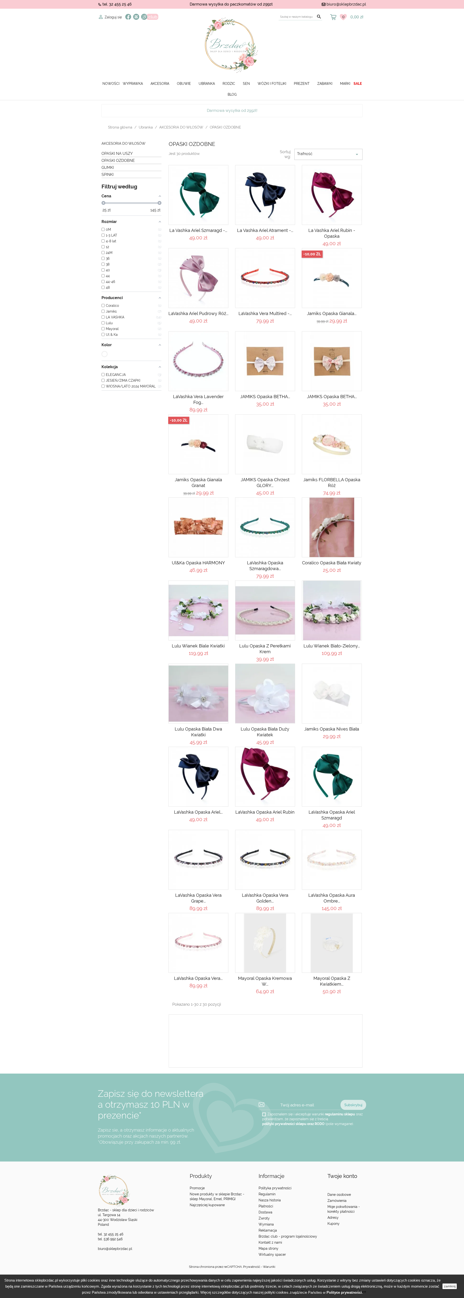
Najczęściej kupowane (207, 1205)
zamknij (450, 1286)
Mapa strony (268, 1248)
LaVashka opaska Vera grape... (198, 898)
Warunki (269, 1267)
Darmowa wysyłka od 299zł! (232, 110)
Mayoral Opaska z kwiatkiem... (331, 981)
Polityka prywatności (275, 1188)
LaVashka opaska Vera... (198, 978)
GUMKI (108, 167)
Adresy (333, 1217)
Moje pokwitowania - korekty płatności (343, 1209)
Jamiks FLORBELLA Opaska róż (331, 482)
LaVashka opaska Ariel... (198, 812)
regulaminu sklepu (340, 1114)
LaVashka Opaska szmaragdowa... (265, 565)
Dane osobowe (339, 1195)
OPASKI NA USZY (117, 153)
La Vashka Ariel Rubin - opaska (331, 233)
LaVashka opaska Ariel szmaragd (332, 815)
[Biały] (105, 354)
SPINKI (108, 174)
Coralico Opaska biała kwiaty (331, 562)
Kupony (333, 1224)
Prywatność (251, 1267)
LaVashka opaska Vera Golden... (265, 898)
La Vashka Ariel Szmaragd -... (198, 230)
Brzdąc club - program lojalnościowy (288, 1236)
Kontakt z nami (270, 1242)
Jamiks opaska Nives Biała (331, 728)
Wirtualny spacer (272, 1254)
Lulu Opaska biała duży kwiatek (265, 731)
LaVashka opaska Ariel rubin (265, 812)
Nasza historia (270, 1200)
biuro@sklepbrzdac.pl (346, 4)
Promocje (197, 1188)
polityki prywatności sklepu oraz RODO (293, 1124)
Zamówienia (337, 1201)
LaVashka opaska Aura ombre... (331, 898)
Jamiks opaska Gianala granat (198, 482)
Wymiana (266, 1224)
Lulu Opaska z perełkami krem (265, 648)
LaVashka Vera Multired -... (265, 313)
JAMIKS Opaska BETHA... (265, 396)
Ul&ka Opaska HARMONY (198, 562)
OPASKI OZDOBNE (118, 160)
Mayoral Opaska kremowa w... (265, 981)
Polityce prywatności (344, 1292)
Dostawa (265, 1212)
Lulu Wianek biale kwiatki (198, 645)
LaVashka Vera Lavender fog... (198, 399)
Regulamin (267, 1194)
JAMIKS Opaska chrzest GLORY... (265, 482)
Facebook (128, 17)
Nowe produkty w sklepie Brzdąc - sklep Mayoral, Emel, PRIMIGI (217, 1196)
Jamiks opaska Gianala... (331, 313)
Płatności (266, 1206)
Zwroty (264, 1218)
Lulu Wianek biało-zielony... (332, 645)
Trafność (328, 154)
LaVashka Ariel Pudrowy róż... (198, 313)
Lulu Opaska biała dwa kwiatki (198, 731)
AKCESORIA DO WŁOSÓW (123, 144)
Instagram (136, 17)
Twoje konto (342, 1176)
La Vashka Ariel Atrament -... (265, 230)
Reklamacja (268, 1230)
